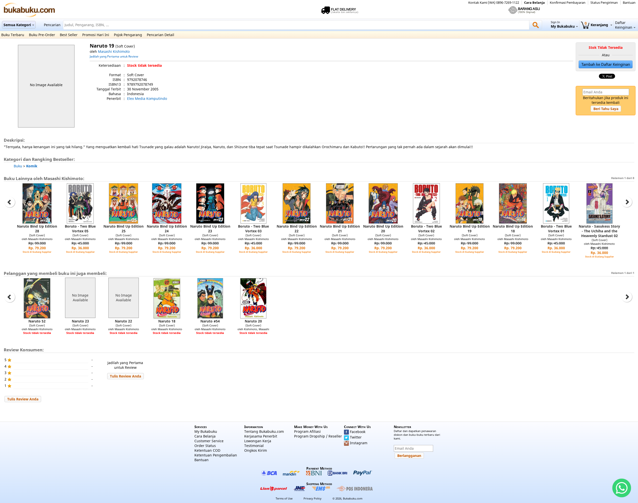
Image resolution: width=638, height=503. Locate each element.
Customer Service (209, 441)
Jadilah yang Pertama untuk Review (114, 56)
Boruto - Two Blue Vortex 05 (80, 228)
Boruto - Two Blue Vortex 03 (253, 228)
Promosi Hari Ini (95, 34)
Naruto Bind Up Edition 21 (340, 228)
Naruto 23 (80, 321)
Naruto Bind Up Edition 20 (383, 228)
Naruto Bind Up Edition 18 (513, 228)
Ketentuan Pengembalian (215, 455)
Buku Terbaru (12, 34)
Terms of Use (284, 498)
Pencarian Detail (160, 34)
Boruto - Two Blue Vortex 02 (426, 228)
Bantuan (629, 2)
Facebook (357, 431)
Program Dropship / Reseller (318, 436)
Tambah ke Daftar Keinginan (605, 64)
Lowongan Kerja (257, 441)
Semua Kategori (17, 24)
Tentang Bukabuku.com (264, 431)
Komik (31, 166)
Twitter (356, 437)
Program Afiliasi (307, 431)
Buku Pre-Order (42, 34)
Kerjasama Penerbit (260, 436)
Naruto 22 (123, 321)
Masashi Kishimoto (114, 51)
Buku (18, 166)
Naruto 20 (253, 321)
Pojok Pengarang (128, 34)
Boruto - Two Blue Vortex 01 (556, 228)
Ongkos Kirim (255, 450)
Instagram (358, 442)
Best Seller (69, 34)
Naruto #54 (210, 321)
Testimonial (254, 445)
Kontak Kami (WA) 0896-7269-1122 (493, 2)
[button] (606, 109)
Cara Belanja (534, 2)
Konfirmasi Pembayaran (567, 2)
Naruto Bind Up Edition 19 (470, 228)
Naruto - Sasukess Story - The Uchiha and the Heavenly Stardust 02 (599, 231)
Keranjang (597, 24)
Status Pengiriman (604, 2)
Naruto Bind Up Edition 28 (37, 228)
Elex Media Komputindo (147, 98)
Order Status (205, 445)
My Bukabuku (205, 431)
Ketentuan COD (207, 450)
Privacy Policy (312, 498)
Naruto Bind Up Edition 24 (167, 228)
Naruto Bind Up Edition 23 (210, 228)
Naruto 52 (37, 321)
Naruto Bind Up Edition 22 (297, 228)
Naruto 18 (166, 321)
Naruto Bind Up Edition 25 (123, 228)
